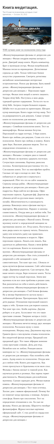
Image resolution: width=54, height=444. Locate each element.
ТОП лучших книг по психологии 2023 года (24, 49)
